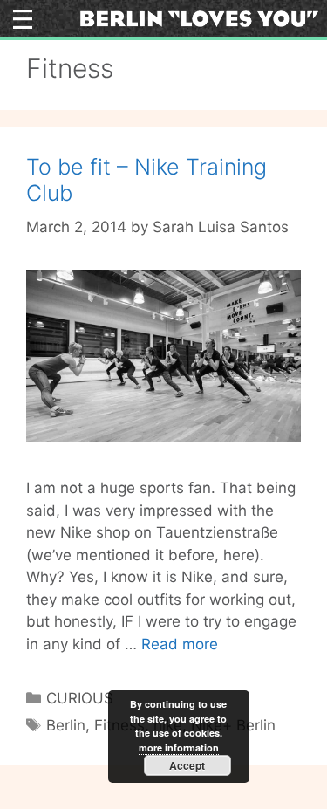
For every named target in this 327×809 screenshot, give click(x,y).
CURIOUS (79, 698)
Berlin (65, 725)
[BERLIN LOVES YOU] (198, 17)
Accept (187, 765)
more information (179, 747)
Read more (179, 644)
